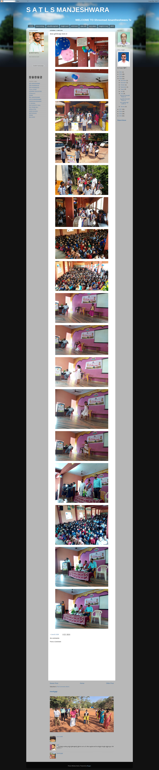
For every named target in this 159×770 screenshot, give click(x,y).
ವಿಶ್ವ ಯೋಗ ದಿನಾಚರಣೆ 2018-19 (125, 96)
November (123, 82)
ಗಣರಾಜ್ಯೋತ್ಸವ (53, 691)
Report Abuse (121, 120)
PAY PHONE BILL (33, 107)
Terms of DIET (33, 89)
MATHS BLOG (33, 113)
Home (82, 683)
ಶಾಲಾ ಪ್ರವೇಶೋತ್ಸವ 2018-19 (124, 103)
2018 (120, 78)
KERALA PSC (32, 109)
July (122, 91)
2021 (120, 72)
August (123, 89)
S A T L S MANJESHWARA (67, 9)
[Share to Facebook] (68, 634)
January (123, 106)
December (123, 80)
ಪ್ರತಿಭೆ (58, 745)
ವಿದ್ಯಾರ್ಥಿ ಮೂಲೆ (64, 26)
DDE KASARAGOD (34, 85)
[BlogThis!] (65, 634)
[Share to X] (66, 634)
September (124, 87)
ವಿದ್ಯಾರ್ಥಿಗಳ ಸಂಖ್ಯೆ (103, 26)
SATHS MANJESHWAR (35, 99)
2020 (120, 74)
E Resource (32, 93)
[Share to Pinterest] (69, 634)
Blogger (89, 766)
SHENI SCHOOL (33, 111)
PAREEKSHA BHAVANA (35, 101)
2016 (120, 111)
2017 (120, 109)
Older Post (110, 683)
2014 (120, 115)
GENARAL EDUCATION (35, 91)
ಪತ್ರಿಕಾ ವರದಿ (83, 26)
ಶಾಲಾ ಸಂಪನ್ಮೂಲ (40, 26)
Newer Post (54, 683)
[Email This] (63, 634)
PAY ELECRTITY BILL (35, 105)
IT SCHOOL (32, 103)
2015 (120, 113)
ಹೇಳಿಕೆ (112, 26)
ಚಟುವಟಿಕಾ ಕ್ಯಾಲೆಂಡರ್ (52, 26)
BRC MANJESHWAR (34, 97)
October (123, 85)
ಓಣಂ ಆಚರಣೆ (60, 736)
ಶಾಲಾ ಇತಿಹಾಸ (92, 26)
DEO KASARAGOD (34, 87)
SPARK (31, 95)
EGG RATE (32, 117)
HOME (31, 26)
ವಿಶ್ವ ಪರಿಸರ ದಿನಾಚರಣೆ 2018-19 (125, 99)
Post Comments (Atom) (63, 686)
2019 (120, 76)
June (122, 93)
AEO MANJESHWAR (34, 83)
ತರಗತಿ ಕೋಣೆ (74, 26)
